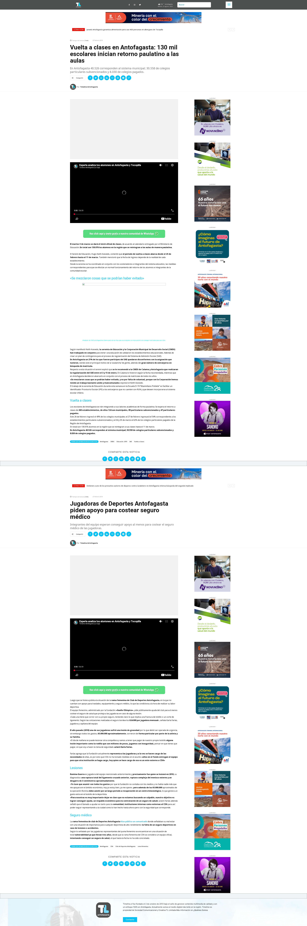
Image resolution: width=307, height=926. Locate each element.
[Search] (208, 4)
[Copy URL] (128, 77)
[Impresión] (117, 77)
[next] (233, 29)
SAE (130, 441)
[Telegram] (123, 77)
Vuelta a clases (139, 441)
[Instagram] (135, 5)
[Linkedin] (106, 77)
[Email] (112, 77)
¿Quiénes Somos (200, 910)
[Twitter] (140, 5)
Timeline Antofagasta (89, 87)
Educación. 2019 (122, 441)
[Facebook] (129, 5)
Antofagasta (104, 441)
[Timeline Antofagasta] (73, 87)
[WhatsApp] (101, 77)
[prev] (229, 29)
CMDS (112, 441)
